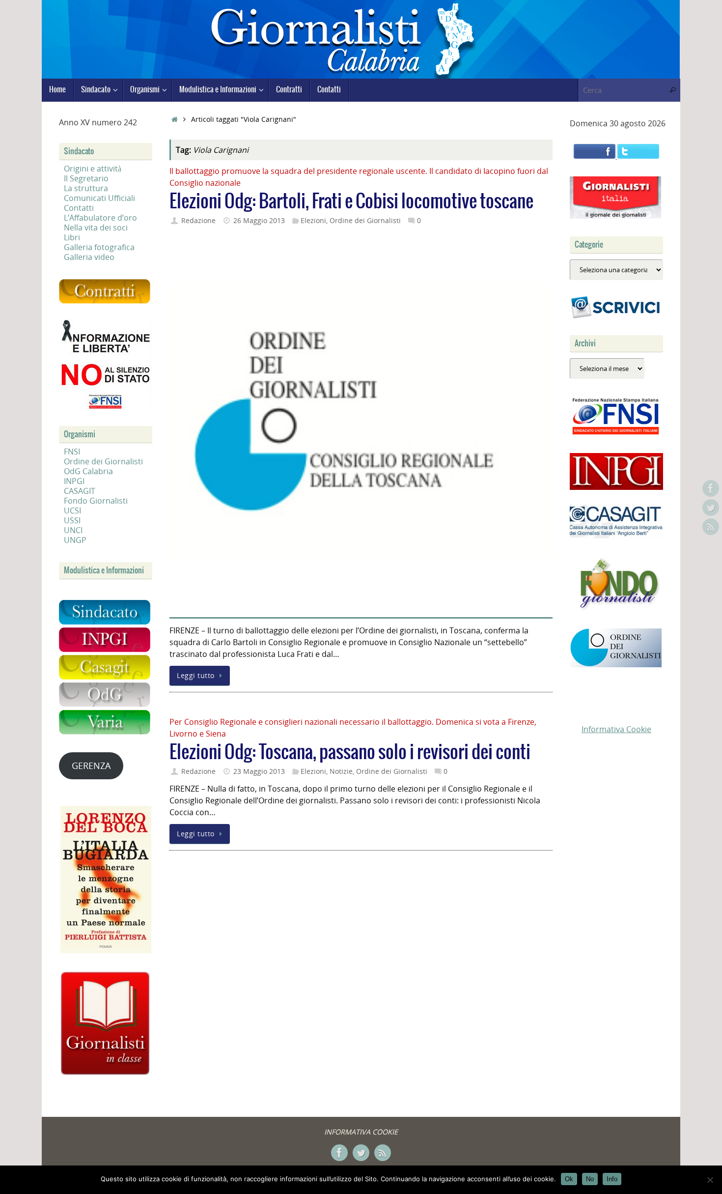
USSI (72, 520)
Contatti (79, 207)
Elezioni (313, 220)
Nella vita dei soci (96, 227)
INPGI (74, 481)
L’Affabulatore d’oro (100, 217)
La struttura (86, 188)
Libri (72, 237)
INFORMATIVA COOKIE (361, 1132)
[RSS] (710, 526)
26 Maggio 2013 (259, 220)
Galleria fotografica (99, 247)
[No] (710, 1180)
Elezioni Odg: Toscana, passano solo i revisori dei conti (349, 752)
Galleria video (89, 257)
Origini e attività (92, 168)
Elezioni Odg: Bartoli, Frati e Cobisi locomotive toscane (351, 202)
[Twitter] (710, 507)
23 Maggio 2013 (259, 771)
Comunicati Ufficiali (99, 198)
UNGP (75, 540)
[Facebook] (710, 488)
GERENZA (91, 765)
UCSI (72, 510)
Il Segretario (86, 178)
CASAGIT (79, 490)
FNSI (72, 451)
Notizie (341, 771)
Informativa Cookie (616, 729)
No (590, 1179)
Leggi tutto (196, 675)
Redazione (198, 220)
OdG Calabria (88, 471)
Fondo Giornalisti (96, 500)
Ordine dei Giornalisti (365, 220)
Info (612, 1179)
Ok (569, 1179)
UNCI (73, 530)
